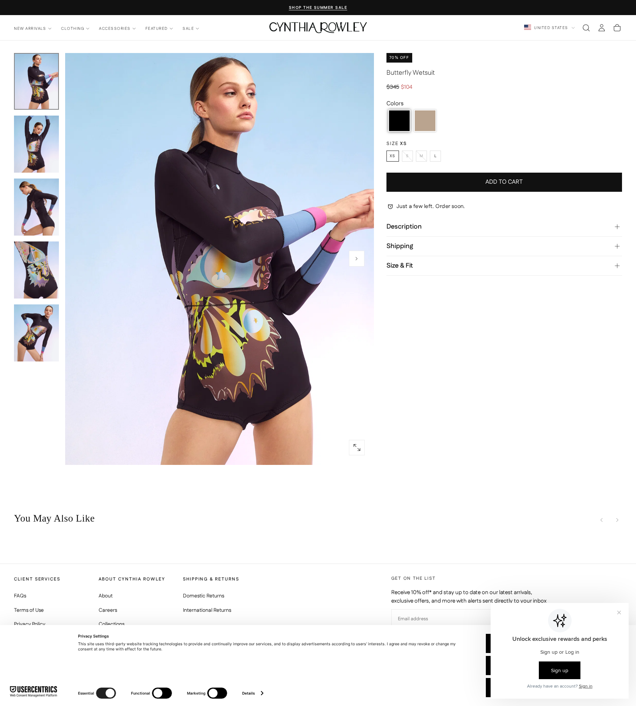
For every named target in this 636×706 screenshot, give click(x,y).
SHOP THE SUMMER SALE (318, 8)
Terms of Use (29, 610)
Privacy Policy (29, 624)
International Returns (207, 610)
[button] (586, 27)
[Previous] (601, 520)
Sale (188, 28)
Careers (108, 610)
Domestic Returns (203, 596)
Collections (111, 624)
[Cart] (617, 27)
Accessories (114, 28)
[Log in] (601, 27)
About (106, 596)
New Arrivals (30, 28)
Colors (394, 103)
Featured (156, 28)
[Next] (617, 520)
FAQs (20, 596)
